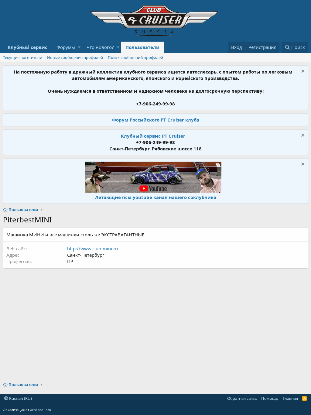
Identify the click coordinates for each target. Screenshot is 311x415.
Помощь (269, 398)
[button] (79, 47)
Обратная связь (242, 398)
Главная (290, 398)
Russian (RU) (20, 398)
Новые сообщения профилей (75, 57)
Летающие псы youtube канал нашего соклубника (155, 197)
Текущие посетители (22, 57)
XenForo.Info (40, 409)
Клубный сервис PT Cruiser (153, 136)
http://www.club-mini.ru (92, 248)
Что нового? (100, 47)
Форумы (65, 47)
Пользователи (142, 47)
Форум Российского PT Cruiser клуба (155, 120)
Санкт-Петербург (85, 255)
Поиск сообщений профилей (135, 57)
